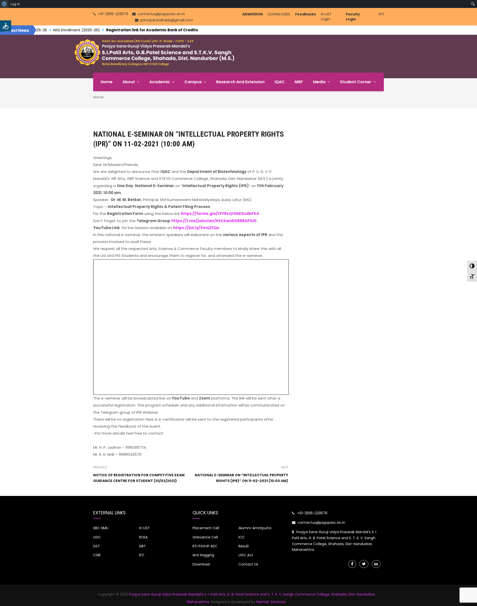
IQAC (280, 82)
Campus (193, 82)
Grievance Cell (205, 537)
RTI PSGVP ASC (205, 546)
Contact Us (248, 564)
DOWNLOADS (279, 14)
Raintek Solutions (271, 601)
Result (243, 546)
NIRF (299, 82)
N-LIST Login (326, 17)
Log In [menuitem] (15, 4)
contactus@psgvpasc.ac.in (321, 522)
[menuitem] (4, 4)
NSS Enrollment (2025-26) (42, 30)
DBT (142, 546)
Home (107, 82)
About (128, 82)
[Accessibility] (5, 26)
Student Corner (355, 82)
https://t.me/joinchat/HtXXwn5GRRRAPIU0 (213, 220)
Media (319, 82)
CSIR (97, 555)
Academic (159, 82)
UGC (97, 537)
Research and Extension (240, 82)
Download (201, 564)
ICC (241, 537)
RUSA (143, 537)
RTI (381, 14)
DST (96, 546)
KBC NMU (100, 527)
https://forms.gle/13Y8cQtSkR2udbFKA (220, 213)
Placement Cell (206, 527)
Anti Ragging (203, 555)
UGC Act (245, 555)
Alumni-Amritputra (254, 527)
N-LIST (144, 527)
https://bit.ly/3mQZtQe (196, 227)
